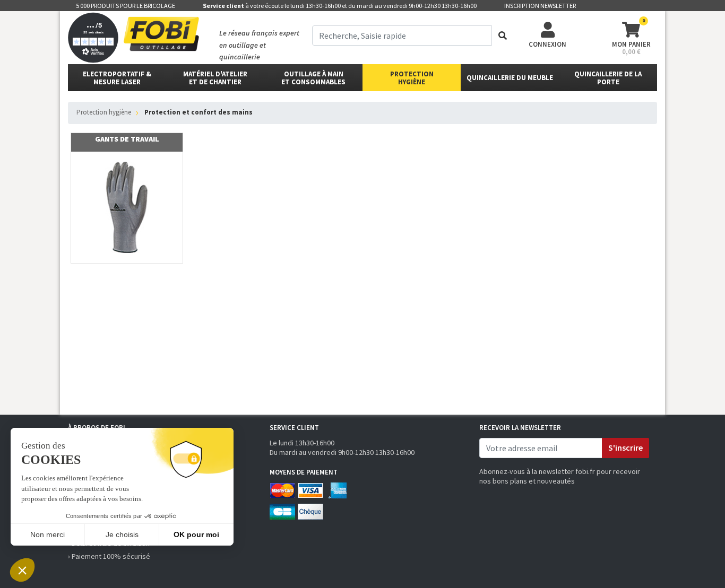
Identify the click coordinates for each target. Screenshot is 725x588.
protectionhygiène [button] (412, 77)
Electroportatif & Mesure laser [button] (117, 77)
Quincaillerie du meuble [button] (510, 77)
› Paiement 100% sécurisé (109, 556)
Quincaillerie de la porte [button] (608, 77)
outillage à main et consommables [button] (313, 77)
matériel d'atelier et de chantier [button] (215, 77)
